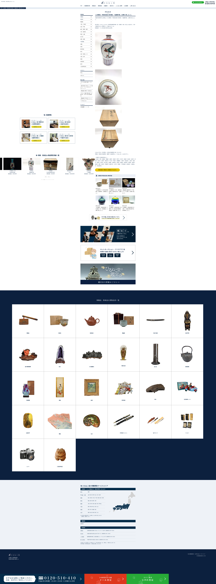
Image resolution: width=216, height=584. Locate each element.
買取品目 (94, 5)
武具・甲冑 (82, 26)
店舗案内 (106, 5)
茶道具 (59, 333)
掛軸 (81, 44)
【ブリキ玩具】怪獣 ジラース (86, 83)
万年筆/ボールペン (123, 432)
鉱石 (60, 366)
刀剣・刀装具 (83, 24)
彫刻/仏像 (123, 365)
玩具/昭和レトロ (187, 399)
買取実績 (100, 5)
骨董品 (28, 333)
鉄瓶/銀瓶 (187, 366)
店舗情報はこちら (36, 126)
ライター (187, 432)
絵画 (81, 46)
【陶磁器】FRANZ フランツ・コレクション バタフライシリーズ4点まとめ (86, 99)
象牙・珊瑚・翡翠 (84, 29)
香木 (81, 51)
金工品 (81, 36)
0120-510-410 (14, 559)
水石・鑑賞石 (83, 31)
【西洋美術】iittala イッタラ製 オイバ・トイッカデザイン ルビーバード (86, 87)
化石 (92, 433)
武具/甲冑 (187, 333)
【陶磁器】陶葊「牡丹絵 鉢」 (86, 90)
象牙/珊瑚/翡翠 (28, 366)
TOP (81, 5)
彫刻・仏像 (82, 34)
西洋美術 (82, 49)
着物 (81, 59)
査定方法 (112, 5)
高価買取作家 (87, 5)
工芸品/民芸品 (83, 66)
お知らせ (82, 75)
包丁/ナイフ (155, 432)
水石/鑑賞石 (91, 366)
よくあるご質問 (119, 5)
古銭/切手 (28, 432)
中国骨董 (28, 400)
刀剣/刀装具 (155, 333)
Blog (81, 72)
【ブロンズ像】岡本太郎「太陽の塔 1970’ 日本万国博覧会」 (86, 94)
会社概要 (126, 5)
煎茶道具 (82, 61)
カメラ (28, 466)
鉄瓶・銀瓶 (82, 39)
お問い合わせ (133, 5)
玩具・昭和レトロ (84, 54)
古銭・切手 (82, 56)
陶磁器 (81, 21)
